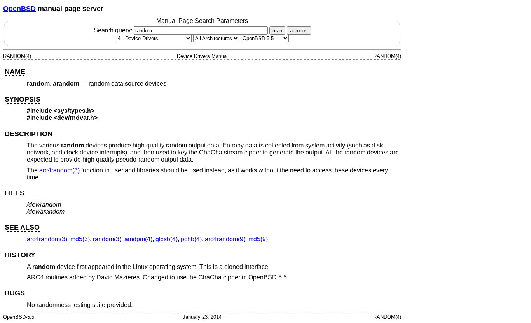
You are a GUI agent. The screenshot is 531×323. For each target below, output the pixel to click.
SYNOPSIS (22, 99)
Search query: (114, 30)
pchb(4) (191, 239)
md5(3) (80, 239)
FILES (14, 193)
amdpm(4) (138, 239)
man (277, 30)
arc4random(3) (59, 170)
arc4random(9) (225, 239)
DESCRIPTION (28, 134)
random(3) (107, 239)
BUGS (15, 293)
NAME (15, 71)
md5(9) (258, 239)
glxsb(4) (166, 239)
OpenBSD (19, 8)
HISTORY (20, 255)
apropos (299, 30)
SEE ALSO (22, 227)
